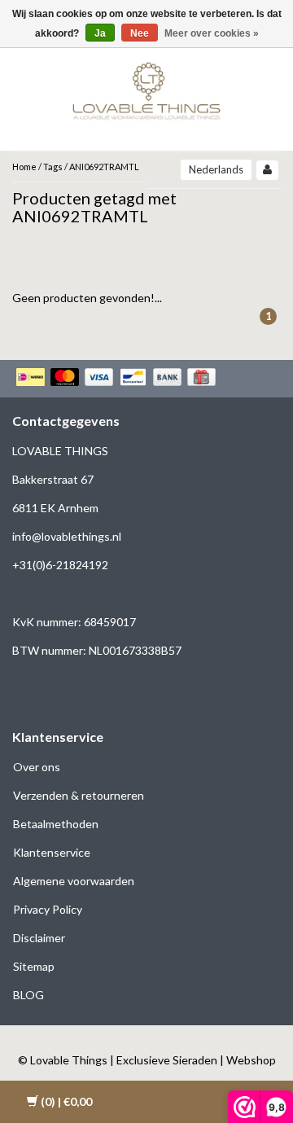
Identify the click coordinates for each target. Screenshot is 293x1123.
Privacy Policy (47, 909)
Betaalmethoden (55, 824)
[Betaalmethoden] (117, 378)
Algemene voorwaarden (73, 881)
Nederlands (216, 169)
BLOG (28, 995)
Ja (100, 33)
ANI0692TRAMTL (104, 166)
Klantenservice (51, 852)
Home (24, 166)
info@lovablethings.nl (66, 536)
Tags (53, 166)
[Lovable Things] (146, 87)
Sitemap (34, 966)
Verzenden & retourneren (78, 795)
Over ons (36, 767)
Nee (139, 33)
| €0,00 (66, 1101)
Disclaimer (39, 938)
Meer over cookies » (211, 33)
